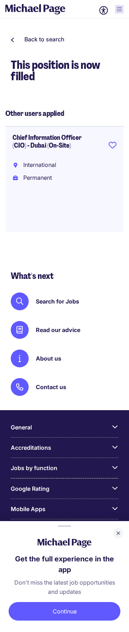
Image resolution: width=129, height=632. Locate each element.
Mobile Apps (28, 509)
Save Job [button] (112, 146)
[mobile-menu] (119, 9)
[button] (37, 39)
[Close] (118, 533)
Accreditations (31, 447)
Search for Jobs (57, 301)
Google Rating (30, 488)
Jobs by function (34, 468)
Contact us (51, 387)
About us (48, 358)
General (21, 427)
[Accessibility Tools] (103, 10)
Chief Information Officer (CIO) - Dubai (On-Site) (47, 141)
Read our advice (58, 329)
